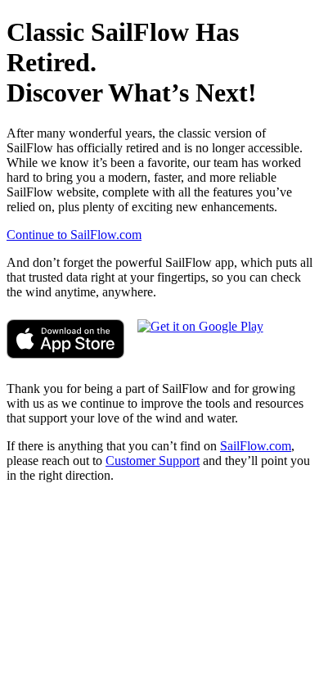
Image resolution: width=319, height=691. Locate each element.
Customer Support (153, 460)
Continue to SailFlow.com (74, 235)
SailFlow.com (255, 446)
